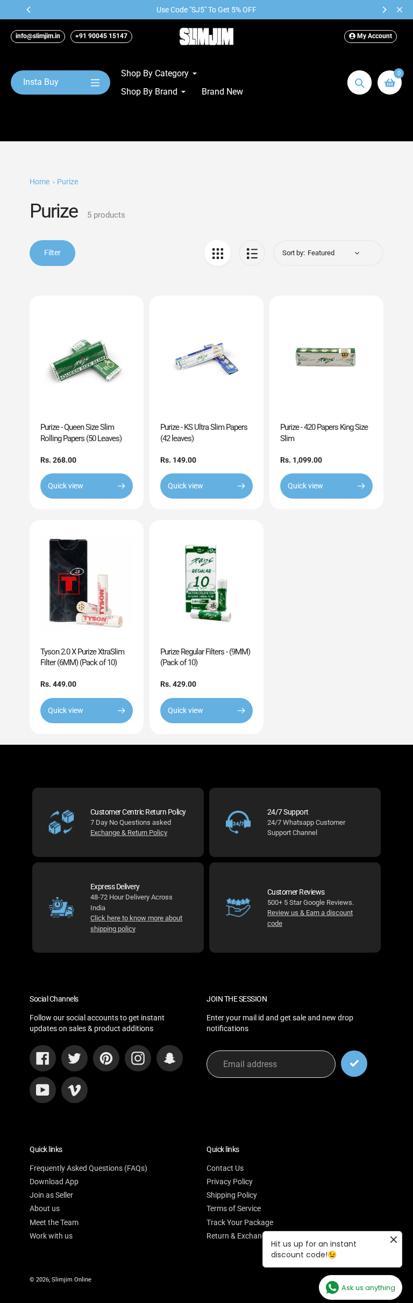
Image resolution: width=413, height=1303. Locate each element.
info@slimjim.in (38, 36)
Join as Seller (51, 1195)
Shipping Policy (231, 1195)
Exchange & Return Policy (128, 833)
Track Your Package (239, 1222)
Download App (54, 1181)
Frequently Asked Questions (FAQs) (88, 1168)
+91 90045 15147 (101, 36)
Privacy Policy (229, 1181)
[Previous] (29, 9)
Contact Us (225, 1168)
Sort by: (293, 253)
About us (45, 1208)
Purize (67, 181)
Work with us (51, 1236)
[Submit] (354, 1063)
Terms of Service (233, 1208)
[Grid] (217, 253)
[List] (252, 253)
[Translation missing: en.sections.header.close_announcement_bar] (399, 9)
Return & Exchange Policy (248, 1236)
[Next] (384, 9)
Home (39, 181)
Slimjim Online (71, 1279)
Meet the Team (54, 1222)
